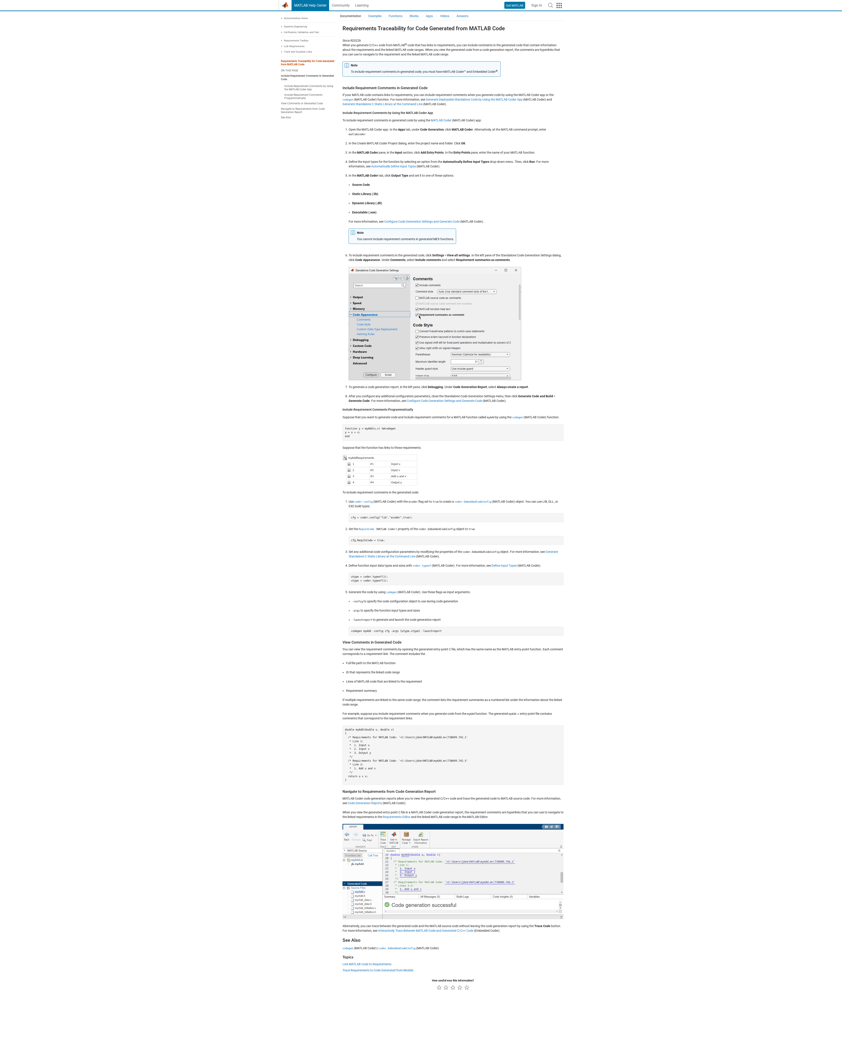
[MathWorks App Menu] (559, 5)
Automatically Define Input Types (393, 166)
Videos (444, 16)
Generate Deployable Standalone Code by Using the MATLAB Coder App (474, 99)
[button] (550, 5)
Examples (375, 16)
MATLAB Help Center (310, 5)
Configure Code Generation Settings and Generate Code (422, 221)
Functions (395, 16)
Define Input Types (504, 565)
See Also (286, 117)
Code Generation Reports (365, 803)
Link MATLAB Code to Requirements (367, 964)
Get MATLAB (514, 5)
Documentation (350, 16)
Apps (429, 16)
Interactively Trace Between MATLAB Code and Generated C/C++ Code (425, 930)
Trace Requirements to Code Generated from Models (378, 970)
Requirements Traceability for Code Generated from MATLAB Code (307, 63)
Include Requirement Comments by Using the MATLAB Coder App (308, 88)
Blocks (414, 16)
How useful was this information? (453, 980)
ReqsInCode (366, 529)
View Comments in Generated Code (302, 103)
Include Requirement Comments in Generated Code (307, 78)
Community (341, 5)
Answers (462, 16)
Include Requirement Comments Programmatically (303, 96)
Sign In (536, 5)
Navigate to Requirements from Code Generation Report (303, 110)
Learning (362, 5)
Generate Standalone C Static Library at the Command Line (383, 104)
